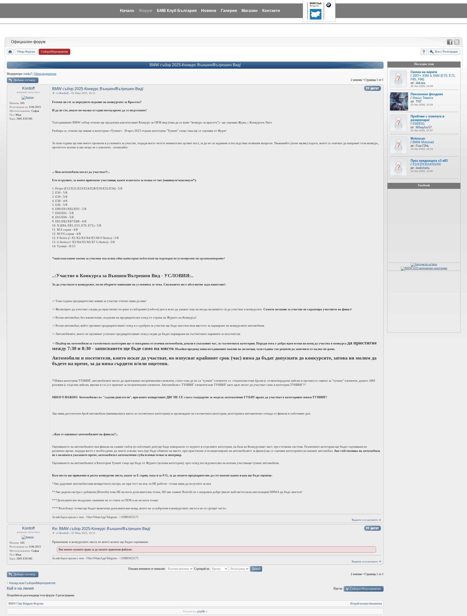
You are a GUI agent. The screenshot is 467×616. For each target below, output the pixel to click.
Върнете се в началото (365, 519)
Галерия (229, 11)
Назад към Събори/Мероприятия (32, 583)
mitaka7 (27, 74)
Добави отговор (25, 80)
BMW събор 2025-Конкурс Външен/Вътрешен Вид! (195, 65)
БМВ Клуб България (177, 11)
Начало (127, 11)
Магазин (250, 11)
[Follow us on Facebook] (450, 42)
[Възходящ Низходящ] (245, 568)
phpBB (201, 611)
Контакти (271, 11)
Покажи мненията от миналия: (147, 568)
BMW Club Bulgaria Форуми (26, 603)
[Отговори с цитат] (372, 88)
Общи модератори (45, 74)
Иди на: (338, 588)
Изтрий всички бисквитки (366, 603)
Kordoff (28, 88)
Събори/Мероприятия (365, 588)
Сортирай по (202, 568)
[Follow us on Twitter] (457, 42)
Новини (208, 11)
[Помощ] (424, 52)
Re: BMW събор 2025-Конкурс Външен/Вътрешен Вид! (101, 529)
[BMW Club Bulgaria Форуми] (10, 52)
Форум (145, 11)
